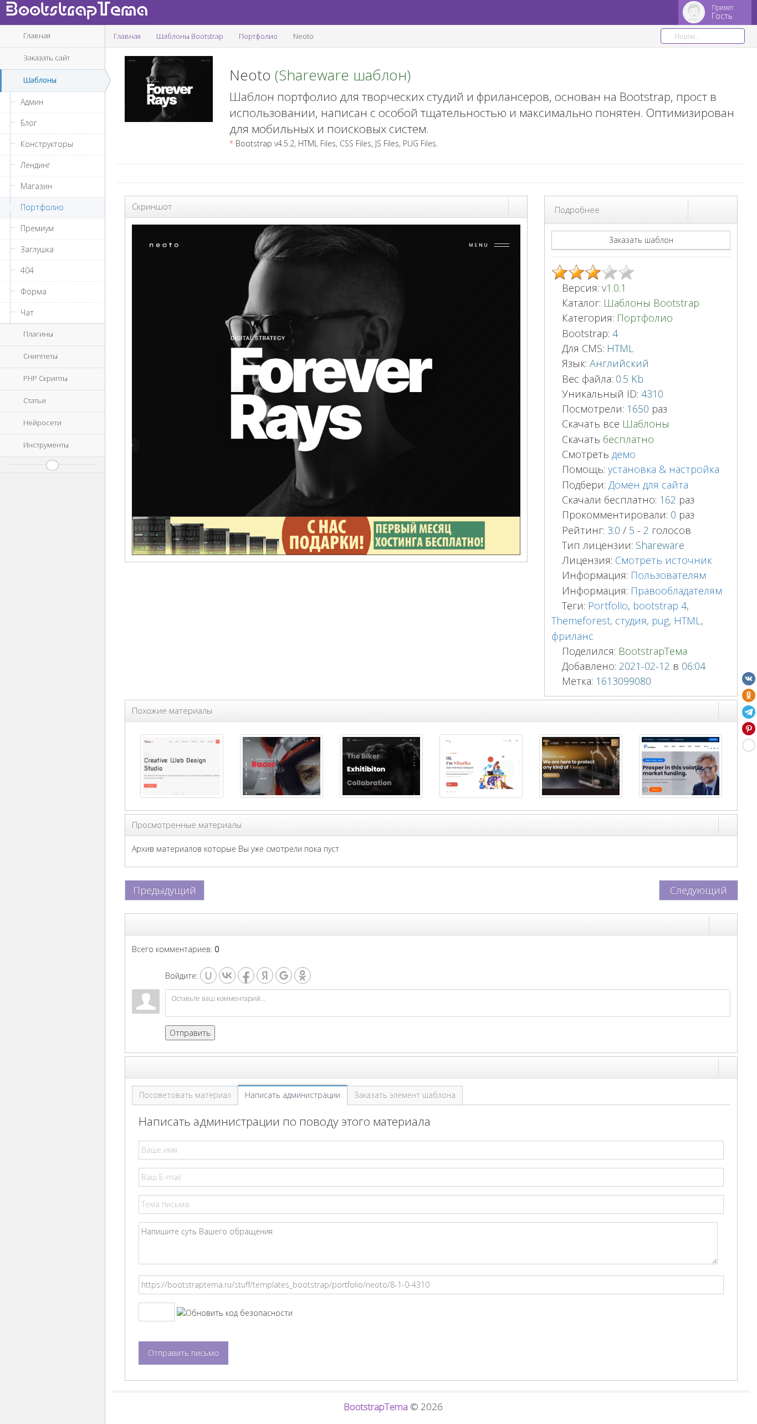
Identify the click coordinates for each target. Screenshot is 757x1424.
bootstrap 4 (660, 605)
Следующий (698, 890)
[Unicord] (381, 765)
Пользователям (668, 575)
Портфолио (42, 207)
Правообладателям (676, 590)
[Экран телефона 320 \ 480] (727, 209)
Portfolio (608, 605)
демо (622, 454)
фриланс (572, 636)
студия (631, 620)
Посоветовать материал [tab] (185, 1095)
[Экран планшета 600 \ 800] (717, 209)
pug (660, 620)
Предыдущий (164, 890)
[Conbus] (680, 765)
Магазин (36, 186)
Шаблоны (645, 423)
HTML (687, 620)
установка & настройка (663, 469)
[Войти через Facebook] (246, 975)
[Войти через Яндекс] (265, 975)
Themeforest (580, 620)
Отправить (190, 1033)
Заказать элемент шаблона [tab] (405, 1095)
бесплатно (628, 439)
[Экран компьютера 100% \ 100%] (697, 209)
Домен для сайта (648, 484)
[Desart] (181, 765)
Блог (29, 123)
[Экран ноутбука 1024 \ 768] (707, 209)
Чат (27, 312)
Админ (32, 101)
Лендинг (35, 165)
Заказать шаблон (641, 240)
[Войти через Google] (283, 975)
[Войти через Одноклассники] (302, 975)
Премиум (37, 228)
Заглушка (37, 249)
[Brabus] (281, 765)
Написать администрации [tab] (292, 1095)
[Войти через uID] (208, 975)
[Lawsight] (580, 765)
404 (27, 270)
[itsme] (481, 765)
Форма (34, 291)
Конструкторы (47, 144)
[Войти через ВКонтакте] (227, 975)
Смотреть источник (663, 560)
